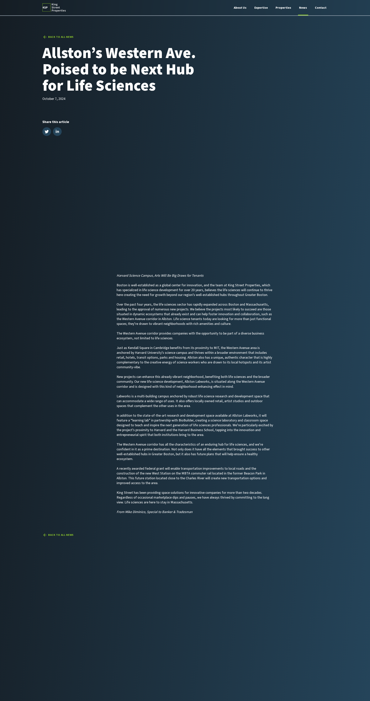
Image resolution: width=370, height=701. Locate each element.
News (303, 8)
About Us (240, 8)
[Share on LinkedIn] (57, 132)
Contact (320, 8)
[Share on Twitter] (46, 132)
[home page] (54, 7)
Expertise (261, 8)
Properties (283, 8)
